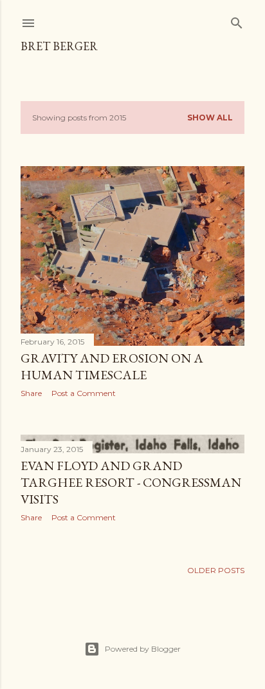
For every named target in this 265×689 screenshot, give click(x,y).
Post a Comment (83, 393)
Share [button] (31, 393)
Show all (210, 117)
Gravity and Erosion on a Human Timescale (112, 366)
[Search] (236, 20)
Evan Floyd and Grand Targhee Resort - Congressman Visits (131, 482)
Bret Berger (59, 46)
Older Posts (215, 570)
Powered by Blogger (143, 649)
